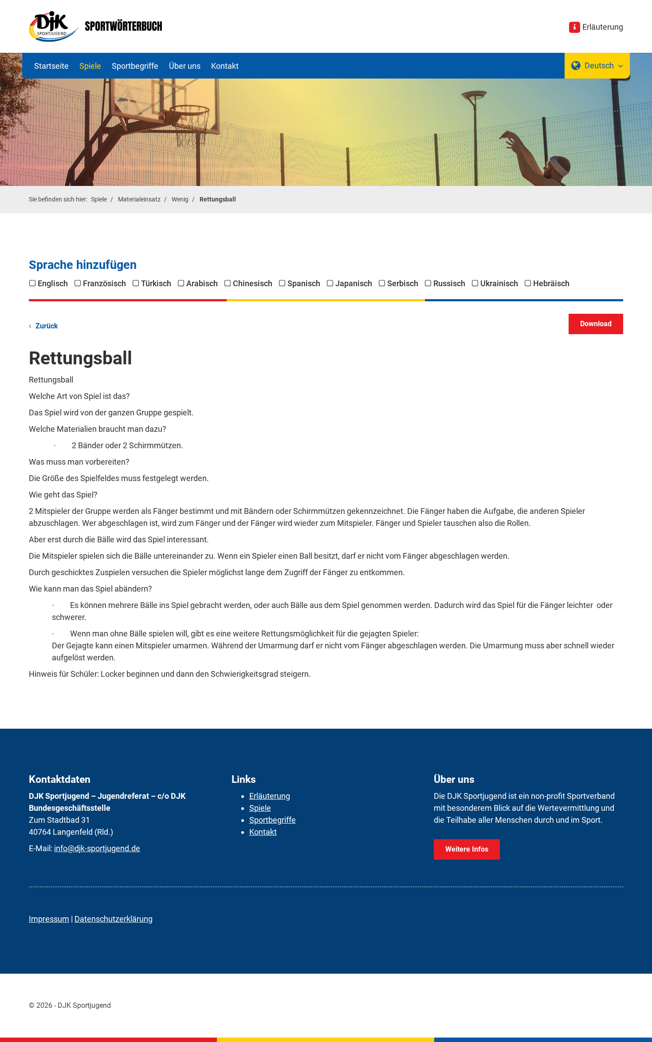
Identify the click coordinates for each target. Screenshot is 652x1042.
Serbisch (402, 283)
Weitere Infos (466, 849)
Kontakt (225, 66)
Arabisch (202, 283)
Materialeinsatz (139, 199)
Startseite (51, 66)
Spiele (90, 66)
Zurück (46, 326)
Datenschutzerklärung (114, 919)
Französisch (104, 283)
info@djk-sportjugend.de (97, 848)
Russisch (449, 283)
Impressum (49, 919)
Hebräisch (551, 283)
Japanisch (353, 283)
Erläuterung (602, 27)
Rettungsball (218, 199)
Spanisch (303, 283)
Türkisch (156, 283)
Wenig (180, 199)
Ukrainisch (499, 283)
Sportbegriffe (135, 66)
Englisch (53, 283)
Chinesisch (252, 283)
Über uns (184, 66)
